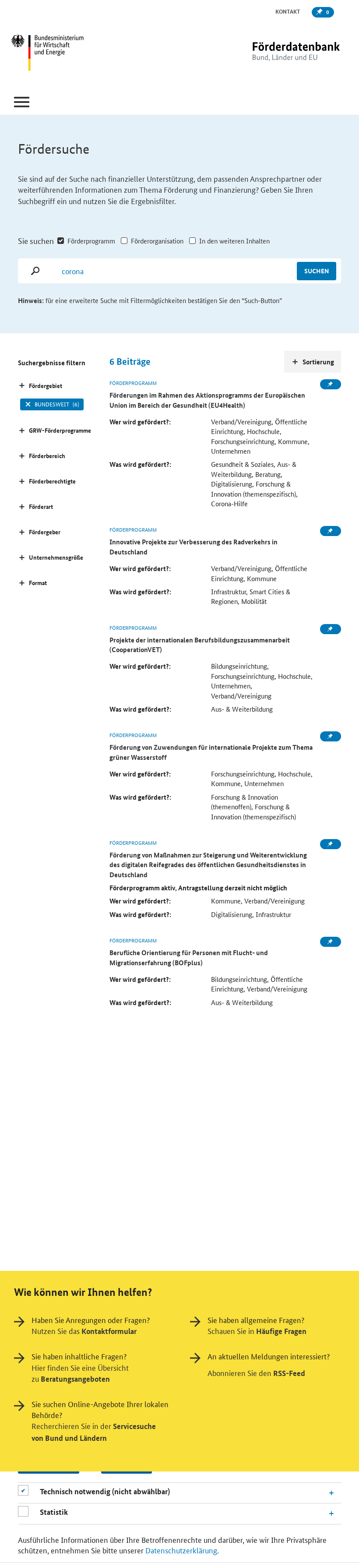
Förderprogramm (91, 240)
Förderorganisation (157, 240)
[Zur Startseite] (278, 54)
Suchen (316, 270)
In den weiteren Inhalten (234, 240)
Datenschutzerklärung (181, 1550)
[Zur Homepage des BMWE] (67, 54)
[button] (21, 102)
